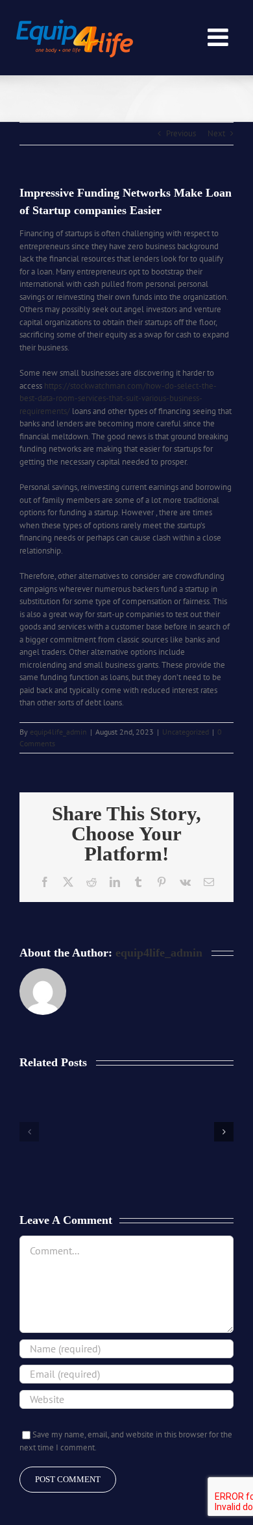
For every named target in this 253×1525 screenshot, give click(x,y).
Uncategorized (185, 732)
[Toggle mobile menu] (220, 37)
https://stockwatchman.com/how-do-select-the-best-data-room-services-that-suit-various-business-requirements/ (118, 398)
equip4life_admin (58, 732)
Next (216, 133)
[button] (29, 1131)
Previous (181, 133)
